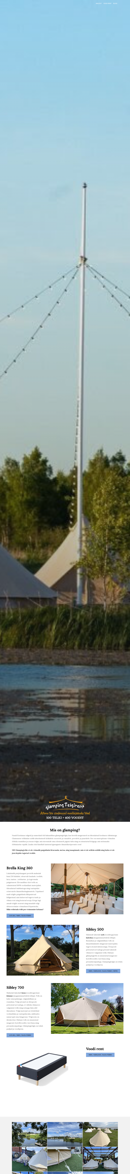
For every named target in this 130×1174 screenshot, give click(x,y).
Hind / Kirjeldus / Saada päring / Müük (103, 971)
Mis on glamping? (65, 830)
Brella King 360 (20, 868)
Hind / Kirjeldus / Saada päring (100, 1055)
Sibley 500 (95, 929)
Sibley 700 (15, 987)
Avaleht (99, 3)
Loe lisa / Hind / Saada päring (20, 916)
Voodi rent (107, 3)
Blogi (115, 3)
